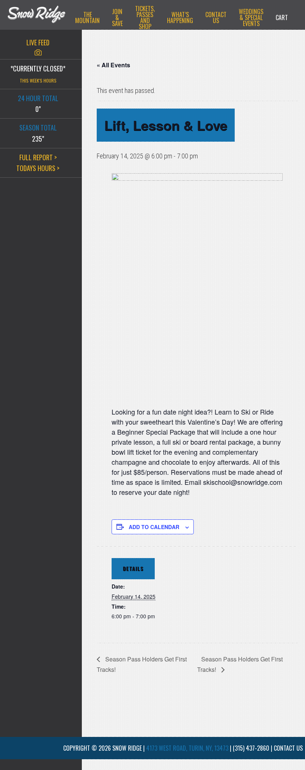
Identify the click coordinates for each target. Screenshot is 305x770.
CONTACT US (288, 748)
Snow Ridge (36, 17)
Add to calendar (154, 527)
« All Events (113, 65)
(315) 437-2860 (251, 748)
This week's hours (38, 80)
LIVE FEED (37, 42)
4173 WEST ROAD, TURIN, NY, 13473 (187, 748)
